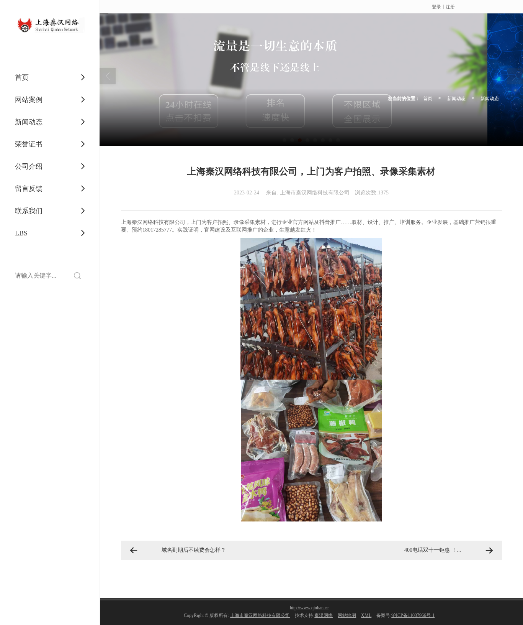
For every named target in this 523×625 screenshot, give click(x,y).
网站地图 (347, 615)
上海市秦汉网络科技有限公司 (260, 615)
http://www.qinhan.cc (309, 607)
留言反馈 (28, 188)
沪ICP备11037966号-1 (413, 615)
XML (366, 615)
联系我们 (28, 211)
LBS (21, 233)
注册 (450, 6)
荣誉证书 (28, 144)
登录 (436, 6)
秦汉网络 (323, 615)
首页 (22, 77)
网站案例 (28, 100)
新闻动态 (28, 122)
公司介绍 (28, 166)
